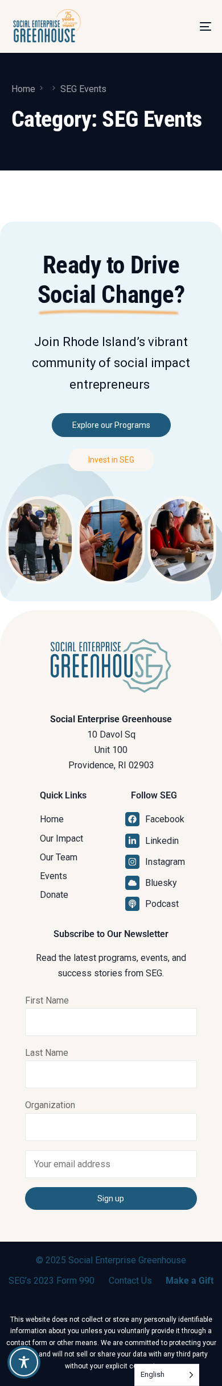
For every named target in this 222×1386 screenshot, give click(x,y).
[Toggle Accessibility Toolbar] (24, 1362)
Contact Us (130, 1280)
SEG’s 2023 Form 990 (51, 1280)
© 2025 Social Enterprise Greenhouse (111, 1260)
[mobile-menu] (192, 26)
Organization (50, 1105)
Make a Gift (189, 1280)
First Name (47, 1000)
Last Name (46, 1052)
